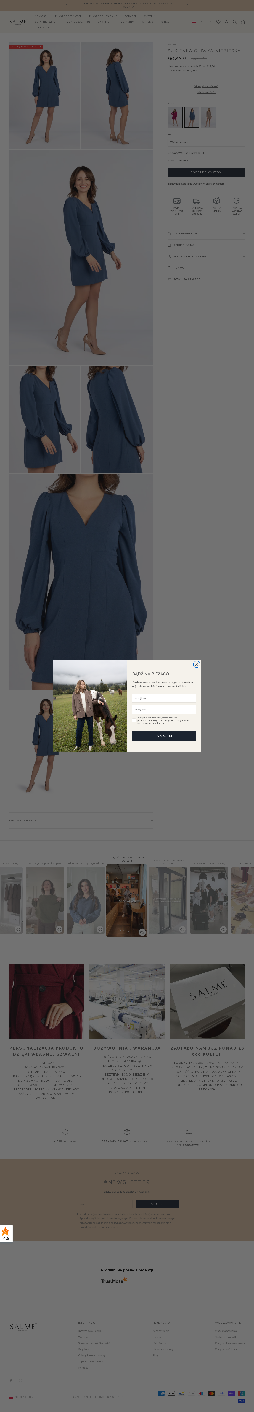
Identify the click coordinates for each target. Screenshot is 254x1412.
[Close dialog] (196, 664)
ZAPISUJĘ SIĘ (164, 736)
